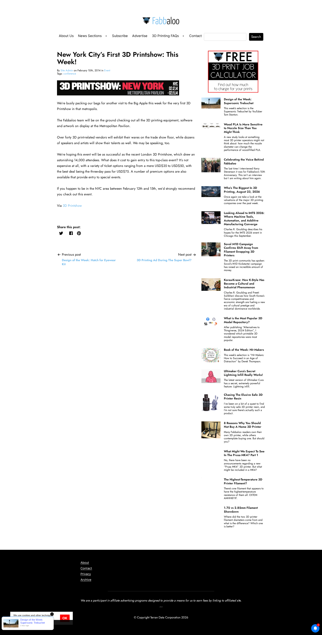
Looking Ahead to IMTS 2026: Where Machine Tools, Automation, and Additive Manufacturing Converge (244, 218)
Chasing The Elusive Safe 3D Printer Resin (243, 397)
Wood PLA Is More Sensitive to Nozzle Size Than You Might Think (243, 128)
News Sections (90, 36)
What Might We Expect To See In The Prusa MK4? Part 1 (244, 453)
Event (107, 70)
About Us (66, 36)
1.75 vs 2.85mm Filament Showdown (241, 510)
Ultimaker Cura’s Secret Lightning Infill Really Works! (243, 373)
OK (64, 618)
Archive (85, 579)
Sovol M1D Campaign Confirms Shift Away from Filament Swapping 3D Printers (241, 249)
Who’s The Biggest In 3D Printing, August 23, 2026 (242, 190)
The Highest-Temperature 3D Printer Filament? (243, 481)
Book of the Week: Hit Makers (244, 350)
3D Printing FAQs (165, 36)
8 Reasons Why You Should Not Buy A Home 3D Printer (242, 425)
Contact (195, 36)
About (84, 562)
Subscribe (120, 36)
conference (69, 74)
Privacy (85, 574)
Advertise (139, 36)
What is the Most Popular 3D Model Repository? (243, 320)
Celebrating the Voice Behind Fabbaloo (244, 161)
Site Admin (67, 70)
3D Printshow (72, 205)
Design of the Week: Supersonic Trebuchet (238, 101)
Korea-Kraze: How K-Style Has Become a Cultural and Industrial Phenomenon (244, 284)
